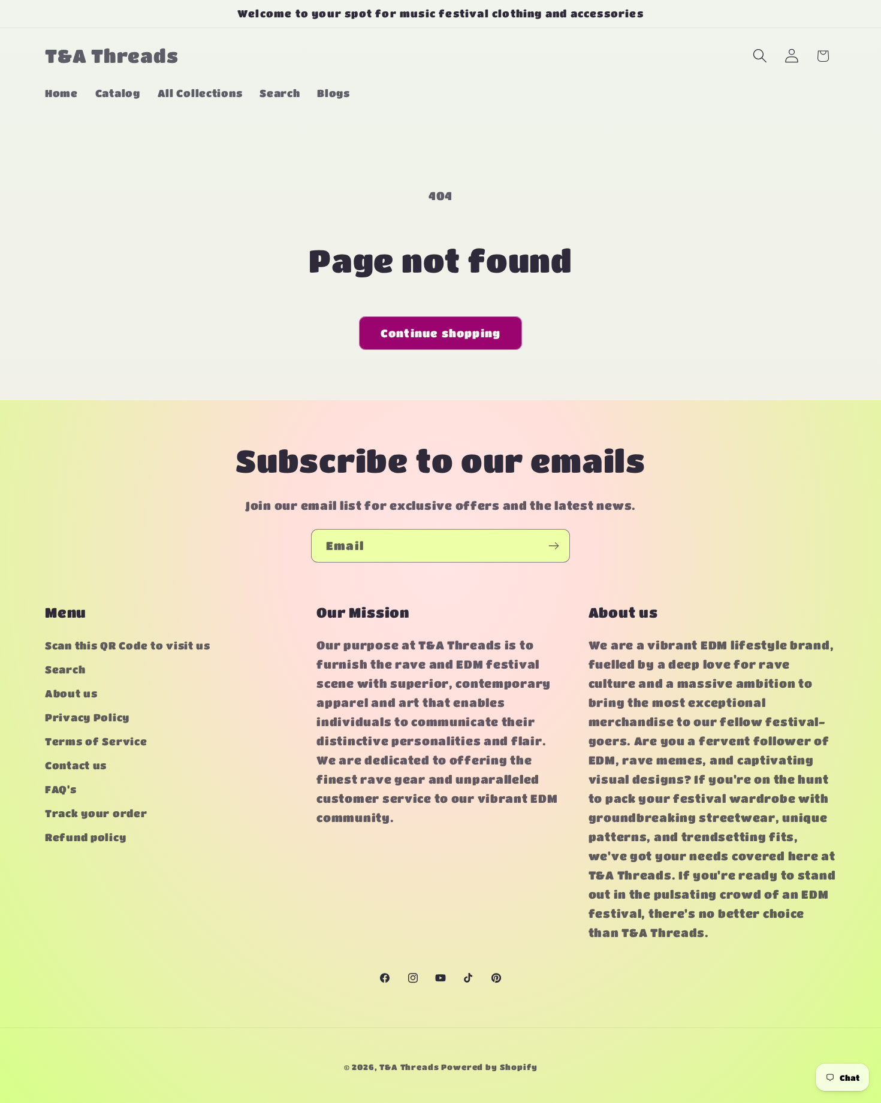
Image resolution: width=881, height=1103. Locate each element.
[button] (760, 56)
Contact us (76, 766)
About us (71, 694)
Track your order (96, 814)
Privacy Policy (87, 718)
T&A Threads (409, 1066)
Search (65, 670)
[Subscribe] (553, 546)
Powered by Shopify (489, 1066)
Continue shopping (440, 333)
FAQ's (61, 790)
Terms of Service (96, 742)
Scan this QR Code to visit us (127, 646)
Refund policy (85, 838)
